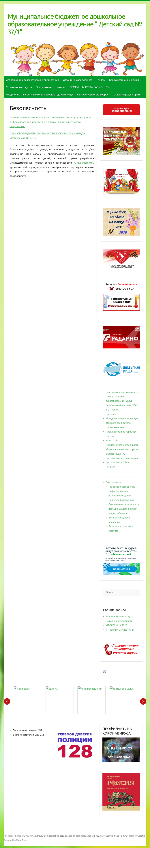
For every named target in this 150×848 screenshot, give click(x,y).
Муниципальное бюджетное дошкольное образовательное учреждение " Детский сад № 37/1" (75, 23)
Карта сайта (112, 440)
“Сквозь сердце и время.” (128, 94)
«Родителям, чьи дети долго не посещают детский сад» (39, 94)
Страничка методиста (19, 87)
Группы (100, 79)
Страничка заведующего (77, 79)
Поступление (44, 87)
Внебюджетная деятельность (122, 445)
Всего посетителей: (24, 734)
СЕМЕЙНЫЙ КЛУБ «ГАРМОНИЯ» (90, 87)
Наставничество (115, 427)
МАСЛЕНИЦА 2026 (116, 625)
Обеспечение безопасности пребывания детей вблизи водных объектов (123, 509)
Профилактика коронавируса (122, 458)
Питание (110, 436)
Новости (60, 87)
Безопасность (113, 482)
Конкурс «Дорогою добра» (93, 94)
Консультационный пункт (124, 79)
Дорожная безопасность (121, 500)
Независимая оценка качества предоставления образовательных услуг (122, 396)
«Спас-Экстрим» (83, 162)
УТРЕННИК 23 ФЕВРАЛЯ (120, 629)
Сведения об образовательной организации (32, 79)
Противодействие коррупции (121, 431)
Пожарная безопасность (121, 486)
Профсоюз (111, 414)
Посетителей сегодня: (25, 730)
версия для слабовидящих (121, 109)
